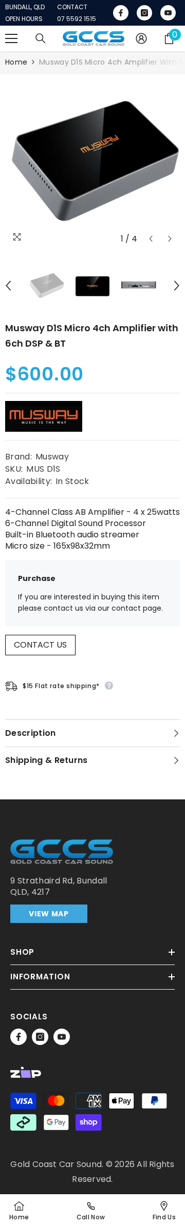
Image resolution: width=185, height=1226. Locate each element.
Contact (72, 7)
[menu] (11, 38)
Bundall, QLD (25, 7)
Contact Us (40, 645)
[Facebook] (18, 1037)
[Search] (40, 38)
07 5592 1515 (76, 19)
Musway (52, 457)
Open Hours (24, 19)
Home (16, 62)
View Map (49, 914)
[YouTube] (61, 1037)
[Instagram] (40, 1037)
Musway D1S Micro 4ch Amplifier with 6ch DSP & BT (91, 335)
